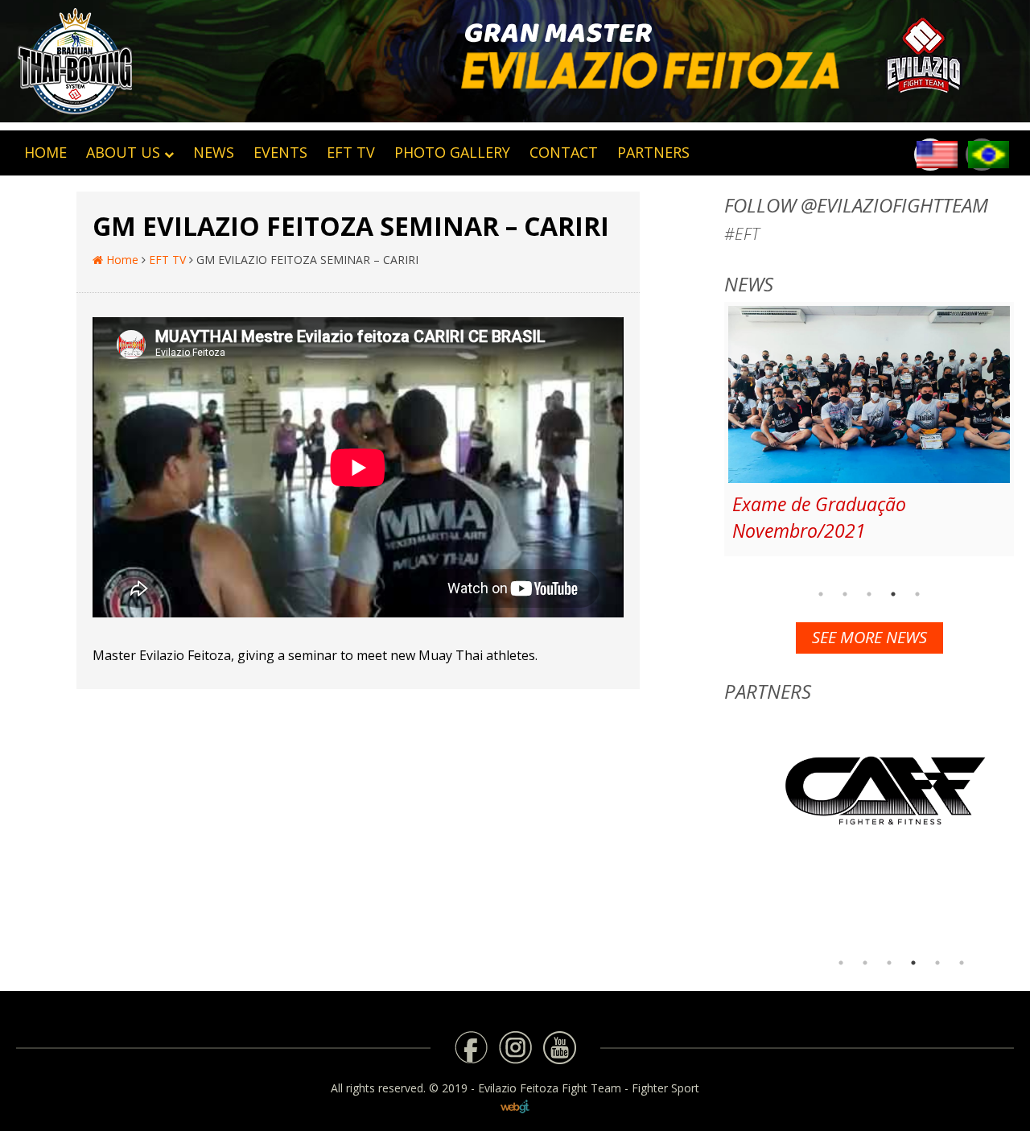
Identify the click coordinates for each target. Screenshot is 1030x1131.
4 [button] (893, 594)
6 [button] (962, 963)
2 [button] (845, 594)
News (213, 152)
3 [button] (869, 594)
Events (280, 152)
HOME (45, 152)
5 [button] (917, 594)
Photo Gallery (452, 152)
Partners (653, 152)
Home (120, 259)
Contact (563, 152)
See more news (869, 637)
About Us (123, 152)
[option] (869, 429)
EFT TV (351, 152)
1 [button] (821, 594)
